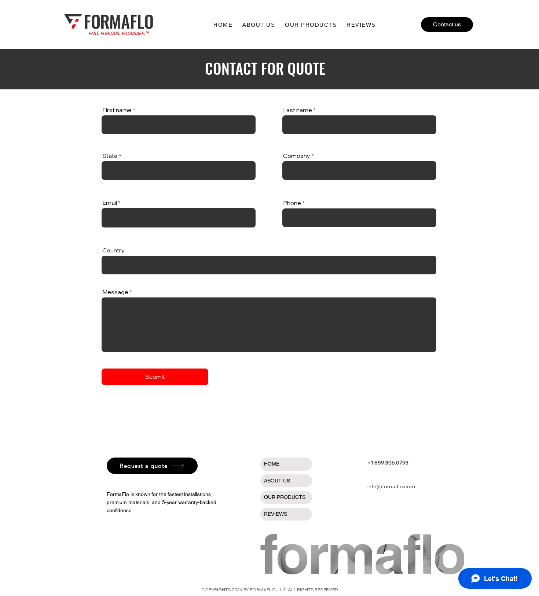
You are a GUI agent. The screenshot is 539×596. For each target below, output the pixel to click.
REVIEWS (275, 514)
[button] (311, 25)
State (110, 156)
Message (115, 292)
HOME (271, 464)
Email (109, 203)
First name (117, 110)
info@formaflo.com (391, 486)
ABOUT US (277, 481)
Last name (297, 110)
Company (296, 156)
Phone (292, 203)
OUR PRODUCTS (284, 497)
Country (113, 250)
